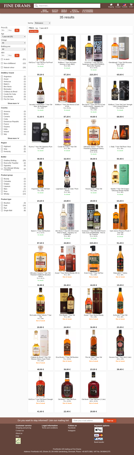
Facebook (71, 428)
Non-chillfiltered (15, 63)
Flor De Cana (15, 99)
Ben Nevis (15, 86)
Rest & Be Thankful (15, 163)
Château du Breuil (15, 92)
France (15, 124)
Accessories (87, 11)
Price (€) (4, 27)
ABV (3, 53)
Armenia (15, 111)
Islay (15, 149)
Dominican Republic (15, 121)
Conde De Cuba (15, 94)
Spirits (74, 11)
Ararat (15, 79)
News (44, 11)
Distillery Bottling (15, 160)
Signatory (15, 165)
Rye (15, 208)
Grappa (15, 184)
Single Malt (15, 210)
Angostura (15, 76)
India (15, 129)
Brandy (15, 179)
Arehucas (15, 81)
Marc (15, 189)
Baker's (15, 84)
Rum (15, 191)
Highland (15, 146)
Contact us (20, 430)
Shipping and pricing (23, 428)
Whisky (15, 194)
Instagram (71, 430)
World (64, 11)
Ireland (15, 132)
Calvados (15, 181)
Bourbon (15, 203)
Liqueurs (15, 186)
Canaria (15, 116)
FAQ (17, 436)
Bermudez (15, 89)
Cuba (15, 119)
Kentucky (15, 151)
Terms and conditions (50, 428)
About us (19, 433)
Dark (15, 205)
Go (17, 30)
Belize (15, 114)
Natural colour (15, 67)
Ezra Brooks (15, 97)
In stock (15, 59)
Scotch (55, 11)
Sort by (30, 23)
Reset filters (34, 31)
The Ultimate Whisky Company (15, 169)
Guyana (15, 126)
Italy (15, 134)
